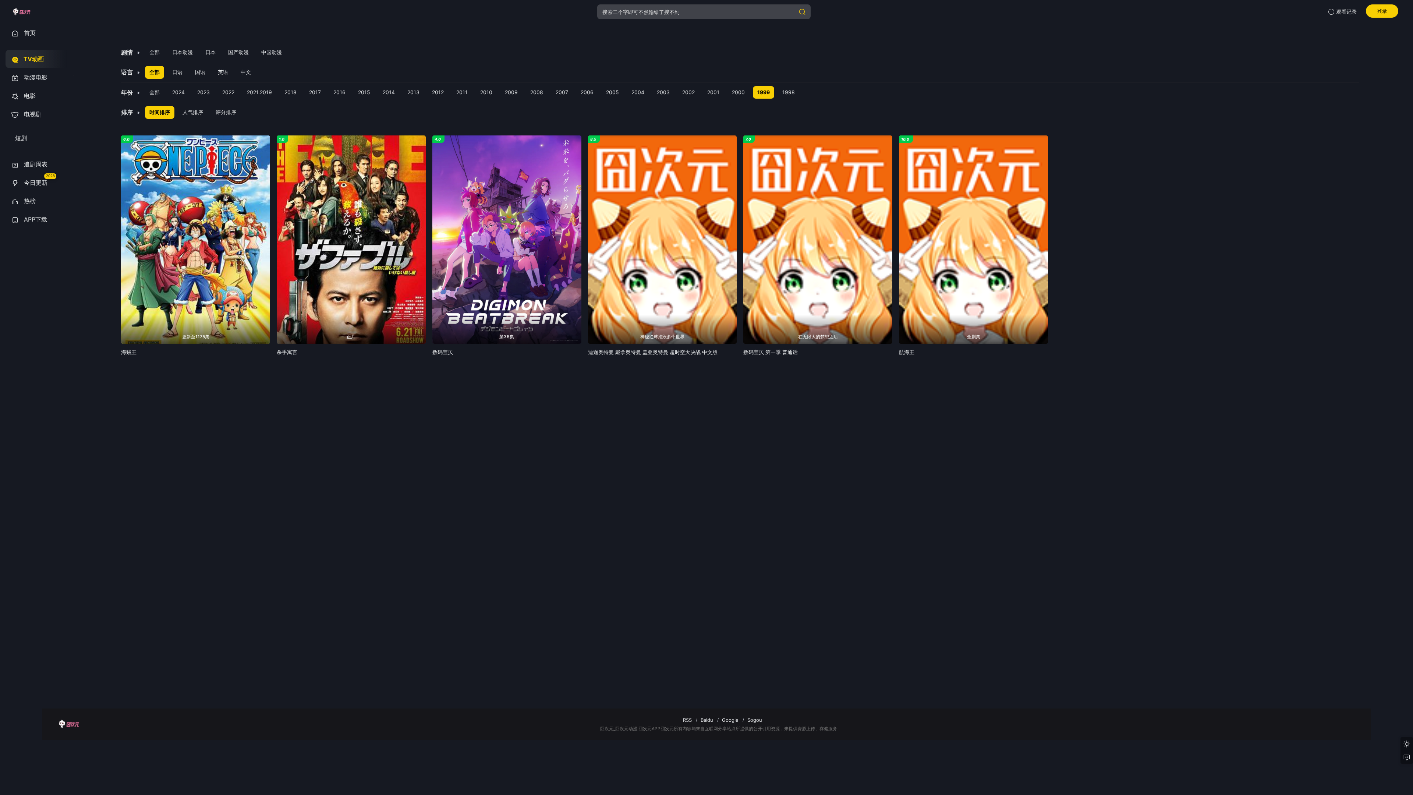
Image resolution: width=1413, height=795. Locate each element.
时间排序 (159, 112)
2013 (413, 92)
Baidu (707, 720)
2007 (562, 92)
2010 (486, 92)
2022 (228, 92)
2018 (290, 92)
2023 (203, 92)
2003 (663, 92)
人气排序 (193, 112)
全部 (154, 52)
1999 (763, 92)
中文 (246, 72)
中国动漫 (271, 52)
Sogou (754, 720)
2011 (462, 92)
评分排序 (226, 112)
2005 (612, 92)
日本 (210, 52)
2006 (587, 92)
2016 (339, 92)
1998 (788, 92)
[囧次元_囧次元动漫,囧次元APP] (21, 11)
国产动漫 (238, 52)
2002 (688, 92)
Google (730, 720)
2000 (738, 92)
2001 (713, 92)
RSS (687, 720)
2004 (637, 92)
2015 (364, 92)
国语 (200, 72)
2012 (438, 92)
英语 (223, 72)
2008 (536, 92)
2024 (178, 92)
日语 (177, 72)
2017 (315, 92)
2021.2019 (259, 92)
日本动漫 (182, 52)
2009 (511, 92)
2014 (389, 92)
